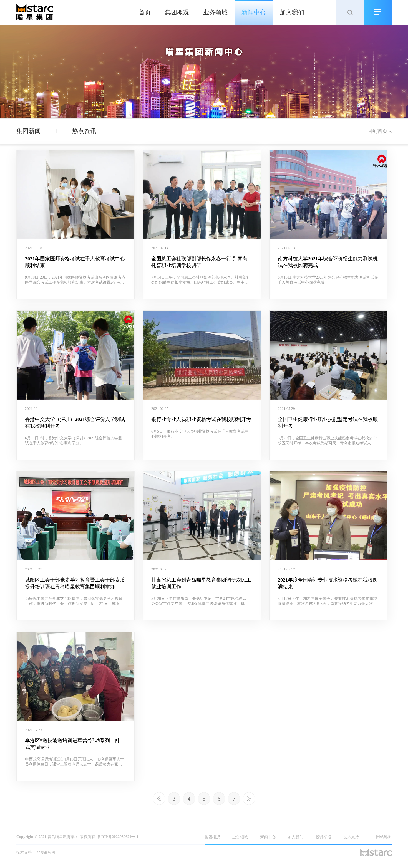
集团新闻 (29, 131)
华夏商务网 (46, 852)
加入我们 (292, 12)
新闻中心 (253, 12)
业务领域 (215, 12)
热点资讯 (85, 131)
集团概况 (177, 12)
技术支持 (351, 837)
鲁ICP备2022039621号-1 (117, 837)
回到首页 (377, 131)
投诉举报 (324, 837)
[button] (204, 114)
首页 (145, 12)
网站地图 (384, 837)
